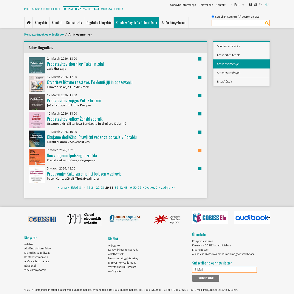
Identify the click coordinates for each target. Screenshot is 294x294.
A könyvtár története (36, 261)
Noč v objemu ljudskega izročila (72, 155)
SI (255, 4)
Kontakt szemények (36, 257)
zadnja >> (168, 187)
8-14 (82, 187)
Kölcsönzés (74, 22)
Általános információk (37, 248)
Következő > (151, 187)
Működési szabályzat (37, 253)
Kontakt (221, 4)
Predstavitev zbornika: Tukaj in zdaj (75, 64)
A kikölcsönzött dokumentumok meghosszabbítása (223, 254)
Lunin (234, 289)
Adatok (28, 244)
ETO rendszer (200, 250)
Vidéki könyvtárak (35, 270)
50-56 (137, 187)
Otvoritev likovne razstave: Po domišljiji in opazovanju (90, 82)
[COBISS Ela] (210, 217)
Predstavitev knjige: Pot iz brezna (74, 100)
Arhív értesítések (228, 55)
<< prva (61, 187)
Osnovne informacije (183, 4)
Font (237, 4)
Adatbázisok (116, 254)
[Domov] (28, 22)
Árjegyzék (114, 245)
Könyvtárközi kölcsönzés (123, 250)
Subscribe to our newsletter (212, 263)
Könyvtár (41, 22)
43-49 (128, 187)
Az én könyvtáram (173, 22)
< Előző (73, 187)
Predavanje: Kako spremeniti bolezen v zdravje (84, 173)
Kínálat (57, 22)
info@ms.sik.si (212, 289)
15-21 (91, 187)
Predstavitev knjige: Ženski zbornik (74, 118)
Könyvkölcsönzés (202, 241)
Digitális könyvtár (99, 22)
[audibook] (252, 217)
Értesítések (224, 81)
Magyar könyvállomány (122, 262)
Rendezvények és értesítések (136, 22)
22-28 (100, 187)
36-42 (119, 187)
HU (267, 4)
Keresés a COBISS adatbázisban (211, 245)
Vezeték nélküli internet (122, 267)
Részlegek (30, 266)
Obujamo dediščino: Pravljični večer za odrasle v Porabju (92, 137)
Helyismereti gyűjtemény (123, 258)
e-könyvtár (114, 271)
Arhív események (228, 64)
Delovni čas (206, 4)
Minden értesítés (228, 46)
